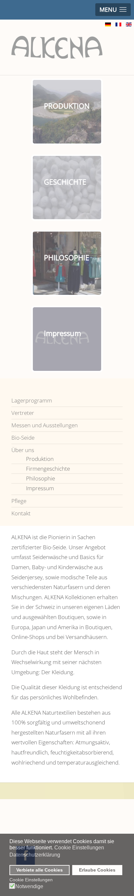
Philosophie (40, 478)
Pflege (18, 501)
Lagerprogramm (31, 400)
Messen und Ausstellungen (44, 425)
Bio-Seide (22, 437)
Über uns (22, 450)
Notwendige (29, 886)
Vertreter (22, 413)
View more (80, 123)
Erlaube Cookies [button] (97, 870)
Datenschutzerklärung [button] (34, 855)
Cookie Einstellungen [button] (79, 847)
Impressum (40, 488)
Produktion (40, 459)
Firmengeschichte (48, 468)
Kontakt (21, 513)
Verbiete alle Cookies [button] (39, 870)
